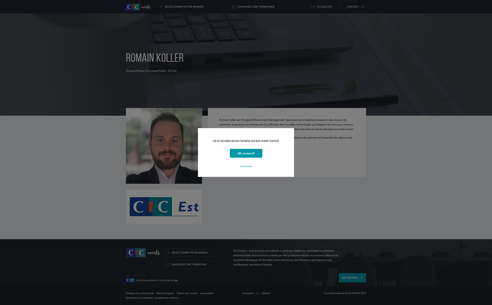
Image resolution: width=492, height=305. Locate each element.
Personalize (246, 166)
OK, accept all (246, 153)
